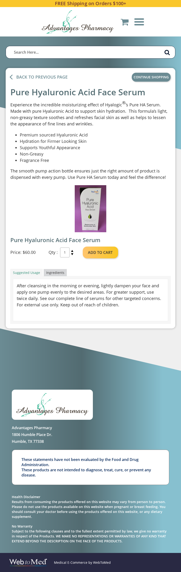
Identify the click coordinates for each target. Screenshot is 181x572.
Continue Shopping (151, 77)
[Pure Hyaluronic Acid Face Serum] (90, 208)
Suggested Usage (26, 272)
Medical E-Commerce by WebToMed (82, 562)
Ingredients (55, 272)
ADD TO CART (100, 252)
